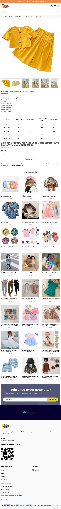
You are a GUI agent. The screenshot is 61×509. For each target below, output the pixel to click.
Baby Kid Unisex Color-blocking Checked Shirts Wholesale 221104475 (9, 247)
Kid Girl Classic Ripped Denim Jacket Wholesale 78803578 (9, 273)
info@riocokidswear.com (7, 440)
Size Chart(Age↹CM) (15, 91)
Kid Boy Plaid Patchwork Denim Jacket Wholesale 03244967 (10, 221)
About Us (3, 470)
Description (4, 91)
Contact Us (4, 476)
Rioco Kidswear (5, 147)
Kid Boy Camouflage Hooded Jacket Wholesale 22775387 (30, 377)
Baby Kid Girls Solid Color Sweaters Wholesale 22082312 (30, 196)
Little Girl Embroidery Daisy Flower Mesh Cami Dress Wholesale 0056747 (50, 221)
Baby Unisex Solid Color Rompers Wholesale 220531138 (29, 299)
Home (2, 16)
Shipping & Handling (6, 486)
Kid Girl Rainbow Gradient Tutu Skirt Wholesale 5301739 (30, 325)
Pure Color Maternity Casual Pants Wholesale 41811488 (9, 299)
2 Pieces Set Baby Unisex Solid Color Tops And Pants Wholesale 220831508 (10, 325)
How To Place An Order (7, 480)
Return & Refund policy (7, 483)
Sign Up (51, 399)
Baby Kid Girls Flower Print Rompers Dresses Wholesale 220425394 (50, 325)
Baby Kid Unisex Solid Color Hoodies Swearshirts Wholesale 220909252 (30, 221)
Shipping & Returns (28, 91)
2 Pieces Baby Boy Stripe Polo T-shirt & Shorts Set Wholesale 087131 (30, 247)
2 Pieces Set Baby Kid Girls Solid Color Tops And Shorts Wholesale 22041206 (50, 299)
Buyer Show (4, 499)
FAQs (2, 473)
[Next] (58, 83)
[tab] (5, 92)
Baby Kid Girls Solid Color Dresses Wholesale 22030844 (9, 351)
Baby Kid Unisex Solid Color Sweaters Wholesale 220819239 (50, 377)
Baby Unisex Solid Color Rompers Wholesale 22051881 (9, 196)
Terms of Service (5, 492)
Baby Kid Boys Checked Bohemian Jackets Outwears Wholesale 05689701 (50, 196)
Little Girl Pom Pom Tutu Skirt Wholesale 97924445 (28, 351)
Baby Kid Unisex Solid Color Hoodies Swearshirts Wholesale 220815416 (50, 273)
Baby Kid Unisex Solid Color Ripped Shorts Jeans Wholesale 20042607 (9, 377)
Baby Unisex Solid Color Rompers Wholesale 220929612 (29, 273)
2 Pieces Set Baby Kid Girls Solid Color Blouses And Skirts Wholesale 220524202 (23, 16)
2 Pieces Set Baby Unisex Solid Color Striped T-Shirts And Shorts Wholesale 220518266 (50, 351)
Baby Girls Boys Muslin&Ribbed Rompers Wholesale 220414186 (49, 247)
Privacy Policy (5, 489)
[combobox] (28, 12)
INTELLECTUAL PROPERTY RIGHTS (11, 496)
